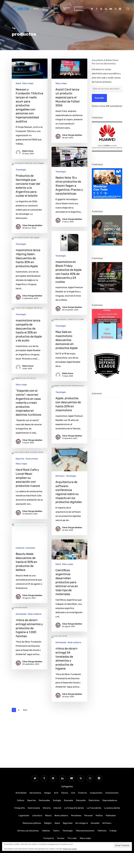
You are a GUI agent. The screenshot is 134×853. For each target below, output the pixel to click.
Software (59, 476)
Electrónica (94, 800)
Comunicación (111, 793)
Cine (73, 793)
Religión (48, 823)
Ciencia (64, 793)
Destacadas (44, 800)
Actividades (21, 614)
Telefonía (101, 831)
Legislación (24, 816)
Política (99, 816)
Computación (96, 793)
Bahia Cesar (28, 151)
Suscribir (99, 98)
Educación (81, 800)
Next (25, 710)
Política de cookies (70, 849)
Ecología (57, 800)
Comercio (20, 548)
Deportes (20, 459)
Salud (18, 83)
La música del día (112, 808)
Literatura (37, 816)
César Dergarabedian (72, 135)
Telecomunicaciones (85, 831)
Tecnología (60, 172)
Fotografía (19, 808)
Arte (56, 793)
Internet (57, 808)
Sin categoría (81, 823)
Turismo (60, 838)
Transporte (48, 838)
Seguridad (67, 823)
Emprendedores (109, 800)
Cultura (20, 800)
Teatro (56, 831)
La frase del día (94, 808)
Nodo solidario (34, 614)
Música (48, 816)
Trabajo (113, 831)
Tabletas (46, 831)
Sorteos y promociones (28, 831)
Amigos (47, 793)
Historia (47, 808)
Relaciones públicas (32, 823)
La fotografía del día (74, 808)
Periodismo (76, 816)
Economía (30, 548)
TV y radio (72, 838)
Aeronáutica (35, 793)
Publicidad (110, 816)
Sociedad (95, 823)
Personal (88, 816)
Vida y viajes (28, 83)
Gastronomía (32, 459)
